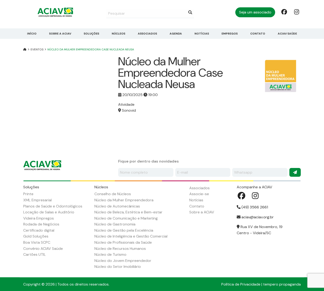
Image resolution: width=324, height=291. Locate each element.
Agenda (176, 33)
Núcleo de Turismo (110, 254)
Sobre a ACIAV (60, 33)
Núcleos (118, 33)
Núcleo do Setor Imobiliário (117, 266)
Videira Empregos (38, 218)
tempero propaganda (282, 284)
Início (32, 33)
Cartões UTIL (34, 254)
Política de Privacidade (240, 284)
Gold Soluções (35, 236)
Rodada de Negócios (41, 224)
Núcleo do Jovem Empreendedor (122, 260)
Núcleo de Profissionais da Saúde (123, 242)
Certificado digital (38, 230)
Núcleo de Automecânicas (117, 206)
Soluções (91, 33)
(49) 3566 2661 (254, 207)
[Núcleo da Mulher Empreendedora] (280, 75)
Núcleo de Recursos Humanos (120, 248)
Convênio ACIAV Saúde (43, 248)
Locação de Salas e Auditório (48, 212)
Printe (28, 193)
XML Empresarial (37, 200)
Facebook (283, 11)
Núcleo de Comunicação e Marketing (126, 218)
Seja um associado (255, 12)
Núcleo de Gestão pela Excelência (123, 230)
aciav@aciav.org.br (257, 217)
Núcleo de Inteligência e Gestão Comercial (130, 236)
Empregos (230, 33)
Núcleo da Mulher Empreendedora (123, 200)
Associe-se (199, 193)
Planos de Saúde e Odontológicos (52, 206)
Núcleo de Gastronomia (114, 224)
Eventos (37, 49)
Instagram (296, 11)
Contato (257, 33)
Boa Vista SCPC (36, 242)
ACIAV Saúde (287, 33)
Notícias (201, 33)
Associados (147, 33)
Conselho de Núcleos (112, 193)
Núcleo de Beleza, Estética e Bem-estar (128, 212)
